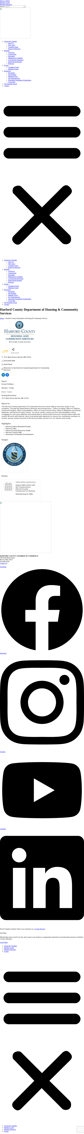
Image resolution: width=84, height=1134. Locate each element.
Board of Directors (14, 49)
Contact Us (3, 563)
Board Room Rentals (15, 62)
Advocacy (11, 52)
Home (2, 318)
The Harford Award (10, 84)
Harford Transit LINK (14, 432)
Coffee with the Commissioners (26, 482)
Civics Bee (11, 82)
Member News (13, 76)
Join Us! (11, 43)
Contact (6, 86)
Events (6, 65)
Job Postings (12, 75)
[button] (42, 173)
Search (2, 6)
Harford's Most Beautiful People (18, 427)
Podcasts (11, 63)
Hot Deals (11, 73)
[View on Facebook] (7, 376)
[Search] (25, 7)
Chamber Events (13, 67)
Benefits (6, 51)
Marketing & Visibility (15, 58)
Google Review (40, 929)
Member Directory (10, 950)
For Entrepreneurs (14, 78)
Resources (7, 71)
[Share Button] (13, 349)
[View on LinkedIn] (3, 376)
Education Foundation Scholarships (19, 80)
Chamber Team (13, 47)
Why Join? (11, 45)
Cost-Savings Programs (15, 60)
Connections (12, 54)
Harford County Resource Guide (18, 430)
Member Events (13, 69)
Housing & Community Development (19, 434)
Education (11, 56)
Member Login (9, 948)
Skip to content (5, 1)
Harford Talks (11, 429)
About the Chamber (10, 41)
